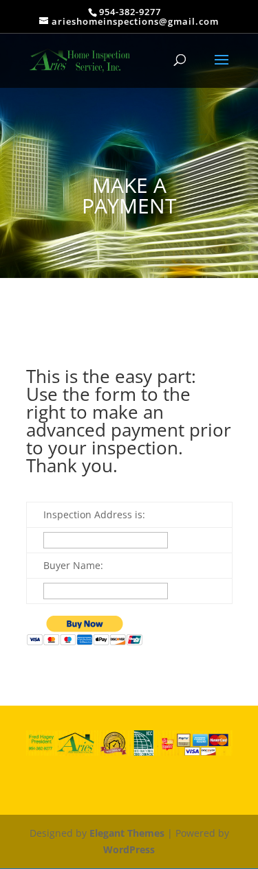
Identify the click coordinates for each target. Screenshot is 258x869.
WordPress (129, 849)
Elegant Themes (126, 832)
